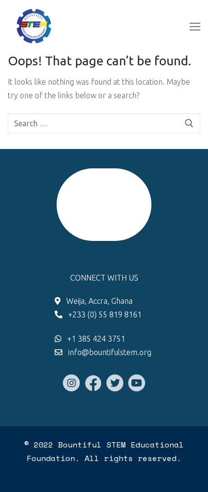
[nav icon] (195, 26)
